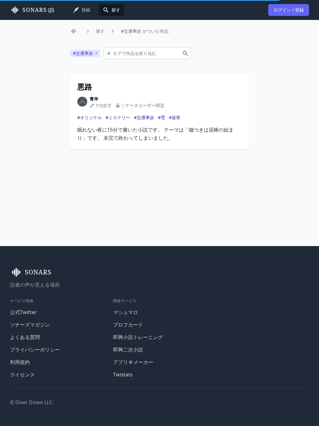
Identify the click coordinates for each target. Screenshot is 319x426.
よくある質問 (25, 337)
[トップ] (75, 31)
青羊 (94, 99)
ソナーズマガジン (30, 324)
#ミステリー (118, 117)
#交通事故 (144, 117)
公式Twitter (23, 312)
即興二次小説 (128, 349)
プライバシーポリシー (35, 349)
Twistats (123, 374)
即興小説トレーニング (138, 337)
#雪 (161, 117)
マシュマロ (125, 312)
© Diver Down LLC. (32, 402)
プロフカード (128, 324)
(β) (38, 10)
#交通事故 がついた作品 (145, 31)
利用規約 (20, 362)
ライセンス (22, 374)
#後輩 (174, 117)
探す (100, 31)
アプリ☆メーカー (133, 362)
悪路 (84, 87)
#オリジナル (89, 117)
